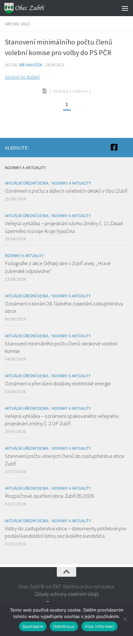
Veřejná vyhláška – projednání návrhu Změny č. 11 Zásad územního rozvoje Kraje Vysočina (64, 227)
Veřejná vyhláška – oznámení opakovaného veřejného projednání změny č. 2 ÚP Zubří (62, 419)
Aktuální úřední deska (26, 183)
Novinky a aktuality (71, 183)
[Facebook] (114, 147)
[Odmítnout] (125, 619)
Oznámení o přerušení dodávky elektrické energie (58, 383)
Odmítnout (64, 626)
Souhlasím (32, 626)
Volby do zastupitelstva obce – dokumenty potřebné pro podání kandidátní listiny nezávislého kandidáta (65, 532)
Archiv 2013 (17, 24)
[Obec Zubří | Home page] (31, 8)
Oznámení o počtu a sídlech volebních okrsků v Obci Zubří (66, 190)
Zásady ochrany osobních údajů (67, 594)
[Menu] (125, 8)
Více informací (99, 626)
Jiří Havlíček (30, 65)
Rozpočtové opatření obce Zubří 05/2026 (49, 495)
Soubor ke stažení (22, 77)
